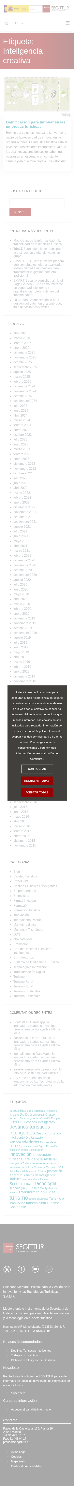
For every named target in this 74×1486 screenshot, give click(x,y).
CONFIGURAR (37, 768)
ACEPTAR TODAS (37, 792)
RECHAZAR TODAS (37, 780)
